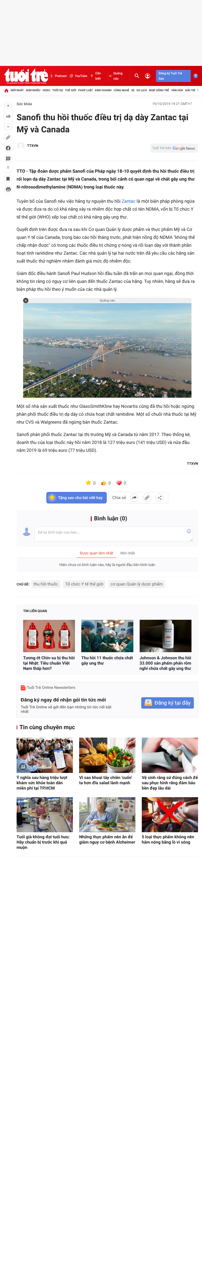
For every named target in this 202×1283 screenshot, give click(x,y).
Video (46, 90)
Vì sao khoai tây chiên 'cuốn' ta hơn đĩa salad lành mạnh (105, 780)
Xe (133, 90)
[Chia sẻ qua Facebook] (134, 497)
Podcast (61, 76)
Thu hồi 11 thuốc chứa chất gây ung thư (107, 660)
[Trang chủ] (6, 90)
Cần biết (98, 75)
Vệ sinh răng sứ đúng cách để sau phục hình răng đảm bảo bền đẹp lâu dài (170, 783)
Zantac (129, 201)
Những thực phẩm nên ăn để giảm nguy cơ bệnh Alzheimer (107, 839)
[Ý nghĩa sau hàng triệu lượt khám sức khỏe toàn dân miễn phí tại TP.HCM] (45, 755)
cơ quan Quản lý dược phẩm (136, 584)
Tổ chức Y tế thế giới (84, 584)
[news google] (174, 148)
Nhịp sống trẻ (159, 90)
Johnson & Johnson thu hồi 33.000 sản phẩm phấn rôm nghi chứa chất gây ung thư (165, 663)
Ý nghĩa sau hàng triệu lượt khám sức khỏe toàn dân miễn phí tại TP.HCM (42, 783)
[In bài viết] (8, 189)
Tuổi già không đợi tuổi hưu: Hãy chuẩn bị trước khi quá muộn (43, 842)
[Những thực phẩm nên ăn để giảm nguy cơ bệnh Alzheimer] (107, 814)
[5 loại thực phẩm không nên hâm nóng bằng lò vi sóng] (170, 814)
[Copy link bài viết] (147, 497)
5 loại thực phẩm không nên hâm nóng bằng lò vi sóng (168, 839)
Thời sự (57, 90)
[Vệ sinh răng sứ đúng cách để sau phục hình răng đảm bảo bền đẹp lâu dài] (170, 755)
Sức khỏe (24, 104)
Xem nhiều (33, 90)
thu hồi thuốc (46, 584)
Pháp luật (85, 90)
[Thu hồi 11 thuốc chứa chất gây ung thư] (107, 636)
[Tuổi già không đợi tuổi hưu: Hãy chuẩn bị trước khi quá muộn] (45, 814)
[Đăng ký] (167, 703)
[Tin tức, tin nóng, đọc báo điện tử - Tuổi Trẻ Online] (26, 76)
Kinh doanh (103, 90)
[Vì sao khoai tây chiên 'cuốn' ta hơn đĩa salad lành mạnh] (107, 755)
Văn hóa (177, 90)
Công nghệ (121, 90)
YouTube (81, 76)
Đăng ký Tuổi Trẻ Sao (170, 75)
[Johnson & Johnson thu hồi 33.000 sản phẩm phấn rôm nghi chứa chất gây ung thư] (165, 636)
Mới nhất (17, 90)
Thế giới (70, 90)
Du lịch (142, 90)
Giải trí (190, 90)
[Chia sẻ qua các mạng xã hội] (159, 497)
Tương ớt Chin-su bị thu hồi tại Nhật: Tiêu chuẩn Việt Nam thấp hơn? (49, 663)
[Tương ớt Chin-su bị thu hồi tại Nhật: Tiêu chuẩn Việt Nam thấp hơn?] (49, 636)
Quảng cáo (118, 75)
